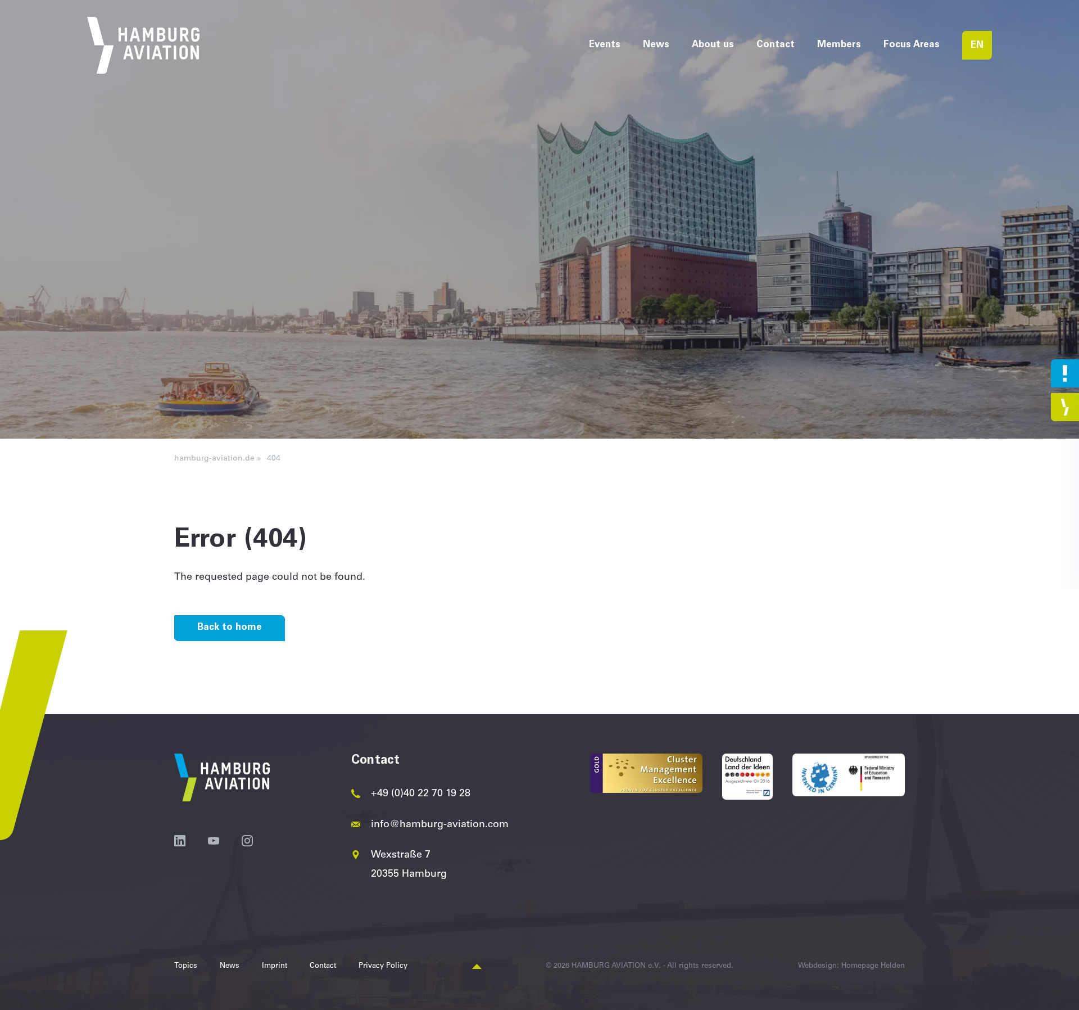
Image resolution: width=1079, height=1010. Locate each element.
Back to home (229, 628)
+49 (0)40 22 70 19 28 (420, 794)
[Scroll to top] (477, 967)
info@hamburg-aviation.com (440, 825)
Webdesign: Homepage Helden (851, 966)
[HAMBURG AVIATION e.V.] (143, 45)
